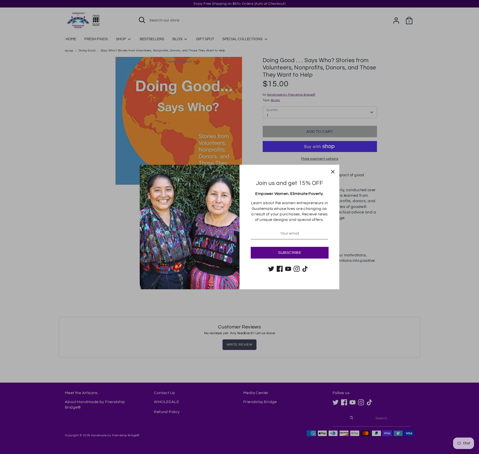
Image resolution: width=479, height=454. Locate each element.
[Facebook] (280, 269)
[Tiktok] (305, 269)
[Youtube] (288, 269)
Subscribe (289, 253)
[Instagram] (297, 269)
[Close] (332, 171)
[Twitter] (271, 269)
